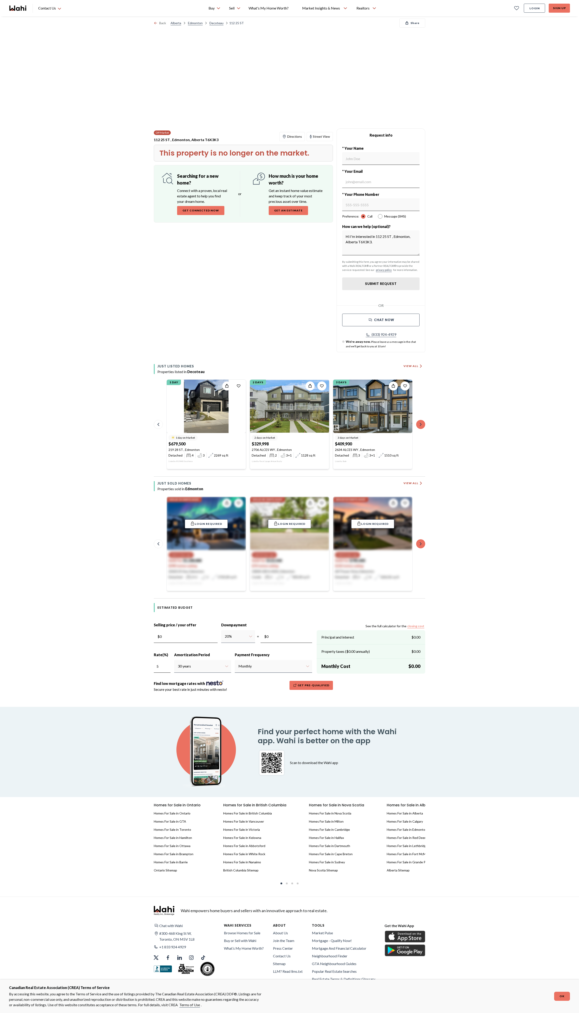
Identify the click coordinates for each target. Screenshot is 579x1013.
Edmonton (195, 23)
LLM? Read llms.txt (288, 971)
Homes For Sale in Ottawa (172, 846)
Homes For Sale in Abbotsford (244, 846)
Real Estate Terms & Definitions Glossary (343, 979)
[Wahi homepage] (18, 8)
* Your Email (352, 171)
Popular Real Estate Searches (334, 971)
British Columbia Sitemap (241, 870)
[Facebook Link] (168, 957)
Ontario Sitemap (165, 870)
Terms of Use (189, 1005)
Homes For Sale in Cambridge (329, 829)
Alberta (176, 23)
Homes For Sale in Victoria (241, 829)
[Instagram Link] (191, 957)
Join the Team (283, 940)
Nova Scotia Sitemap (323, 870)
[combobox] (224, 636)
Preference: (350, 216)
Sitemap (279, 963)
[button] (381, 334)
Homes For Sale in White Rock (244, 854)
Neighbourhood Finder (329, 956)
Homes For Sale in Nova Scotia (330, 813)
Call (370, 216)
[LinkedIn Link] (179, 957)
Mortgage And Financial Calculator (339, 948)
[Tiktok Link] (203, 957)
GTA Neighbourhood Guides (334, 963)
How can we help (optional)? (366, 226)
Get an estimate (288, 210)
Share (415, 23)
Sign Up (559, 8)
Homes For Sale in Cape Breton (331, 854)
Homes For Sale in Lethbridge (407, 846)
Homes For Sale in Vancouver (243, 821)
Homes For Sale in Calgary (405, 821)
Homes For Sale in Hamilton (173, 838)
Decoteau (216, 23)
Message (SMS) (395, 216)
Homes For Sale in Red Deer (406, 838)
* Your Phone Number (360, 194)
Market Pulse (322, 933)
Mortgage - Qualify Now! (332, 940)
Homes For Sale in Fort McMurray (410, 854)
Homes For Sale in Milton (326, 821)
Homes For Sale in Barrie (171, 862)
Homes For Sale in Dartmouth (329, 846)
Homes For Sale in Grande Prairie (410, 862)
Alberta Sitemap (398, 870)
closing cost (415, 626)
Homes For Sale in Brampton (173, 854)
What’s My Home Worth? (244, 948)
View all (410, 366)
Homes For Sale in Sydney (327, 862)
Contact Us (282, 956)
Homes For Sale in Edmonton (407, 829)
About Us (280, 933)
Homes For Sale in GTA (170, 821)
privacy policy (384, 269)
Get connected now (201, 210)
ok (562, 996)
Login (534, 8)
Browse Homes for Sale (242, 933)
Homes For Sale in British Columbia (247, 813)
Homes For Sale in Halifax (326, 838)
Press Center (283, 948)
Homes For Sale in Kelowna (242, 838)
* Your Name (353, 148)
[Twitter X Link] (156, 957)
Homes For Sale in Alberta (405, 813)
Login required (208, 523)
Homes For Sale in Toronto (172, 829)
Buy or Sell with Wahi (240, 940)
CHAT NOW (384, 320)
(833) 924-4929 (384, 334)
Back (162, 23)
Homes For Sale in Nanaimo (242, 862)
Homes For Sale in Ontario (172, 813)
